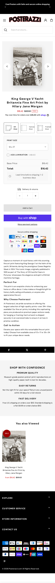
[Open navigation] (5, 20)
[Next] (49, 6)
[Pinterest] (4, 561)
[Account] (45, 20)
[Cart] (51, 20)
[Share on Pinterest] (45, 350)
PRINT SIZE (12, 140)
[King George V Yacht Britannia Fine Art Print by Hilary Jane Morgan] (14, 446)
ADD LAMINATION (23, 155)
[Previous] (5, 6)
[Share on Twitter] (27, 350)
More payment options (27, 224)
